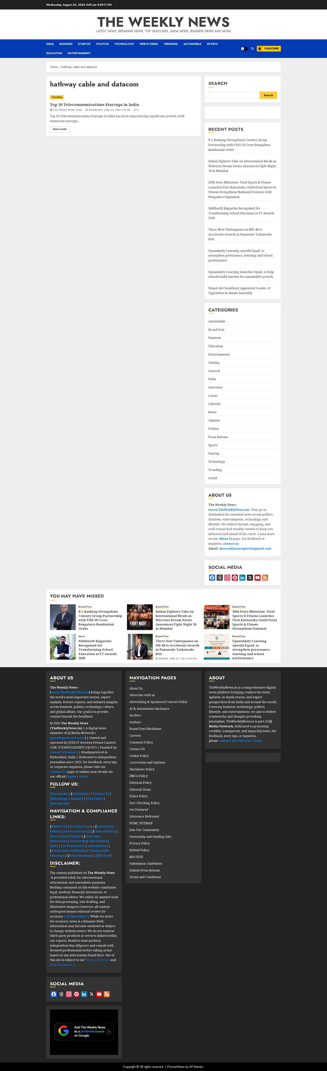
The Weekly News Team (67, 110)
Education (54, 53)
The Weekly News (163, 22)
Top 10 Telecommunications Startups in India (94, 104)
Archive (135, 715)
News (212, 412)
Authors (135, 722)
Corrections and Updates (147, 762)
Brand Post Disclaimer (145, 729)
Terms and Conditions (145, 877)
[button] (252, 48)
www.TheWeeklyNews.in (229, 510)
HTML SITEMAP (141, 823)
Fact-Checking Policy (144, 803)
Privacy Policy (139, 843)
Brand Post (216, 330)
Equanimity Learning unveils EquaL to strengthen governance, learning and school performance (240, 255)
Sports (212, 44)
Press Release (218, 437)
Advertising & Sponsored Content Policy (158, 702)
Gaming (214, 362)
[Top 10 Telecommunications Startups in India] (123, 97)
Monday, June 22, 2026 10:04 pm (178, 658)
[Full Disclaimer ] (62, 965)
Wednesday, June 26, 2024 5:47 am (110, 110)
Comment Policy (141, 742)
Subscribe (271, 48)
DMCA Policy (138, 776)
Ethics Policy (138, 796)
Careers (135, 735)
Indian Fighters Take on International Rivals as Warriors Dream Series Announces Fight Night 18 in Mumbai (242, 166)
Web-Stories (149, 44)
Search (217, 83)
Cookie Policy (139, 756)
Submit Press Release (144, 870)
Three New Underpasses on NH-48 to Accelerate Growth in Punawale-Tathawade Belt (240, 234)
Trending (171, 44)
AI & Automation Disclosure (149, 709)
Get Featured (138, 809)
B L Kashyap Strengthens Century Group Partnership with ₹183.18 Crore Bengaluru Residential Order (239, 145)
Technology (124, 44)
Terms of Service (98, 960)
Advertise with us (142, 695)
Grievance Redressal (144, 816)
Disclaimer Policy (141, 769)
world (212, 478)
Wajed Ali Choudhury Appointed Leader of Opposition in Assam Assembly (239, 290)
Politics (102, 44)
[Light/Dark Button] (244, 49)
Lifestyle (214, 404)
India (50, 44)
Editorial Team (140, 789)
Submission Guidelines (145, 863)
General (214, 371)
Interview (215, 387)
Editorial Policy (140, 783)
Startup (84, 44)
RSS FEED (136, 857)
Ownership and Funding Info (150, 837)
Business (65, 44)
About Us (225, 539)
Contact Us (137, 749)
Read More (60, 129)
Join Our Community (144, 830)
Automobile (192, 44)
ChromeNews (176, 1067)
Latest (212, 396)
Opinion (214, 420)
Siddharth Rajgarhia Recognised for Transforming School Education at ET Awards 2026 (241, 213)
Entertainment (79, 53)
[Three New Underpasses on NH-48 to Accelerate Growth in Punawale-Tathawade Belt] (140, 647)
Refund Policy (139, 850)
